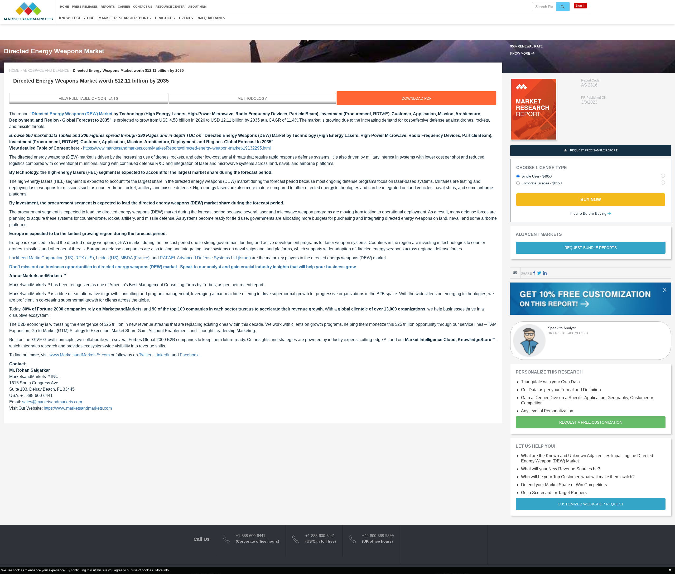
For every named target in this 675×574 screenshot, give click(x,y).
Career (124, 6)
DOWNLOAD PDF (417, 98)
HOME (15, 71)
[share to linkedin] (545, 272)
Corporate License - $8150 (542, 183)
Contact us (142, 6)
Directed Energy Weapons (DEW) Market (72, 114)
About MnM (197, 6)
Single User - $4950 (537, 176)
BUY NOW (590, 199)
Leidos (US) (107, 258)
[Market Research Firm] (28, 11)
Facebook (190, 355)
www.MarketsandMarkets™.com (80, 355)
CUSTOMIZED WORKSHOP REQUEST (591, 504)
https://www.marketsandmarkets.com (78, 408)
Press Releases (85, 6)
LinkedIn (163, 355)
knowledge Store (76, 18)
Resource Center (170, 6)
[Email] (515, 272)
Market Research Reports (125, 18)
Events (186, 18)
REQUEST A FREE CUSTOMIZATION (590, 422)
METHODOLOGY (252, 98)
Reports (108, 6)
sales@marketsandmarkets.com (52, 402)
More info (162, 570)
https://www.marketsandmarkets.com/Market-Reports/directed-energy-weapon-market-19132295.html (177, 148)
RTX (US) (84, 258)
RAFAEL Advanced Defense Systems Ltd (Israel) (205, 258)
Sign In (580, 5)
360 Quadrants (211, 18)
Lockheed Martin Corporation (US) (41, 258)
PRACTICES (165, 18)
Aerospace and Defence (46, 71)
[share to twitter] (539, 272)
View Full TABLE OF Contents (88, 98)
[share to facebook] (534, 272)
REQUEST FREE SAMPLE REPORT (593, 150)
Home (64, 6)
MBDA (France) (135, 258)
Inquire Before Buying (589, 213)
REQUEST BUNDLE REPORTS (591, 248)
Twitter (145, 355)
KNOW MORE (520, 58)
